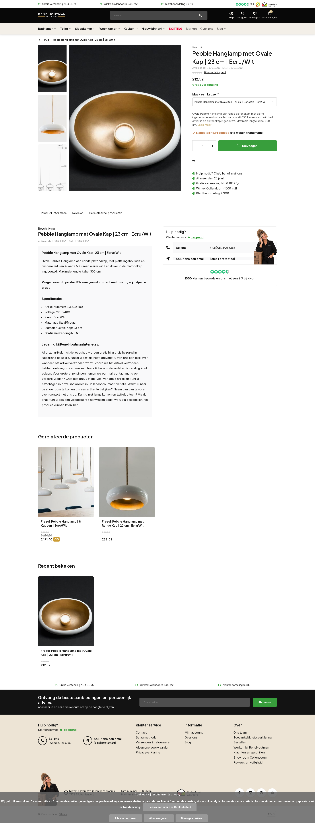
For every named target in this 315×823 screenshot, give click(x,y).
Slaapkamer (83, 28)
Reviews (77, 213)
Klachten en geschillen (249, 752)
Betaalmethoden (147, 737)
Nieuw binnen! (152, 28)
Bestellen (240, 742)
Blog (220, 28)
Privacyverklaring (148, 752)
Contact (141, 732)
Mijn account (194, 732)
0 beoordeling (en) (215, 72)
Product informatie (54, 213)
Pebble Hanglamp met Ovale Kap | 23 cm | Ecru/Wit (83, 39)
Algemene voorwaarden (152, 747)
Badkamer (45, 28)
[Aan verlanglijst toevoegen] (193, 161)
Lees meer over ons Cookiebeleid (170, 807)
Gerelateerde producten (105, 213)
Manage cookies (191, 818)
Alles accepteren (126, 818)
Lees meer (204, 124)
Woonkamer (108, 28)
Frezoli (197, 47)
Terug (45, 39)
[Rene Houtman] (60, 15)
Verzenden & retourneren (153, 742)
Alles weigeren (158, 818)
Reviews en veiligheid (248, 762)
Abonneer (264, 702)
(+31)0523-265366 (223, 248)
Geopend (197, 237)
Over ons (206, 28)
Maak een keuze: (205, 94)
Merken (191, 28)
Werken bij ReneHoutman (251, 747)
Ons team (240, 732)
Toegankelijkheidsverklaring (253, 737)
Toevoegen (249, 146)
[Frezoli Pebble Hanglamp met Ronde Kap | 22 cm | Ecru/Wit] (127, 482)
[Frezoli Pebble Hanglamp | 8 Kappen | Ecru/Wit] (66, 482)
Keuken (129, 28)
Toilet (64, 28)
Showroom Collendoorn (250, 757)
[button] (174, 118)
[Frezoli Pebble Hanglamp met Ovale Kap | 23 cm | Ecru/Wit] (66, 611)
